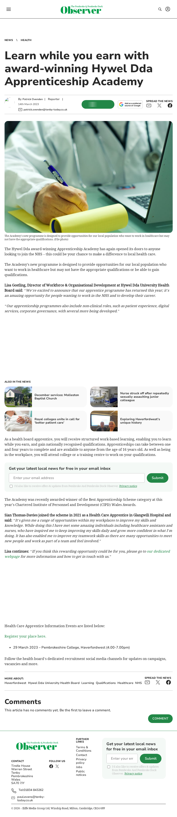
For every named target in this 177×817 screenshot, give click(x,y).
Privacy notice (128, 486)
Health (26, 40)
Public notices (81, 773)
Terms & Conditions (83, 749)
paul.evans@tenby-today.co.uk (31, 798)
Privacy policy (81, 761)
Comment (160, 718)
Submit (157, 478)
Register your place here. (25, 636)
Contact (81, 755)
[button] (8, 9)
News (9, 40)
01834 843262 (33, 790)
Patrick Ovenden (32, 99)
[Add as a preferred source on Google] (130, 104)
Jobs (79, 767)
